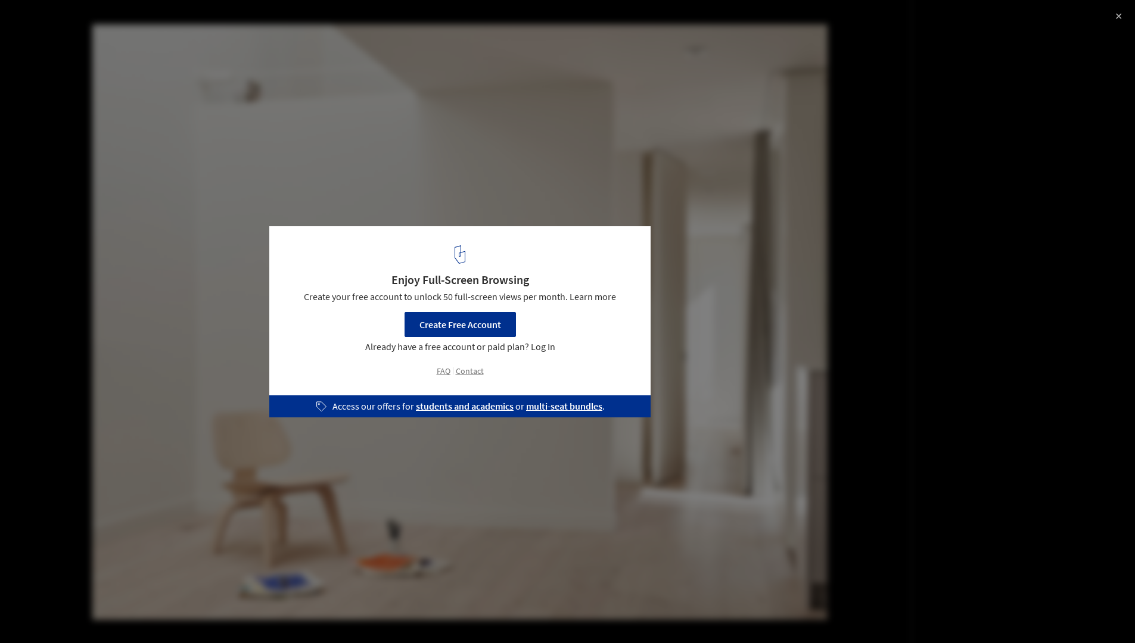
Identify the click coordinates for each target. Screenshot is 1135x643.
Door (182, 613)
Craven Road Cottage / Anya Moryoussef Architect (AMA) (180, 21)
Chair (225, 613)
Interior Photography (59, 613)
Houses (135, 613)
